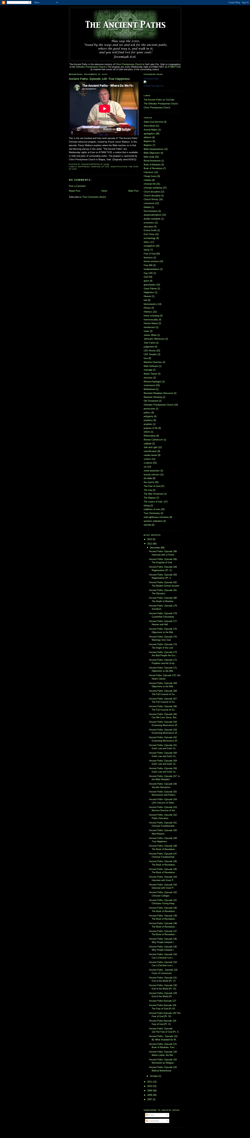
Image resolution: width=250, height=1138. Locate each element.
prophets (148, 424)
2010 (150, 1086)
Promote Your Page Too (153, 86)
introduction (149, 327)
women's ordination (153, 521)
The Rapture (150, 497)
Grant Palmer (150, 288)
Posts (151, 1115)
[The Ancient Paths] (145, 82)
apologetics (149, 133)
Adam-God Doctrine (153, 122)
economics (149, 222)
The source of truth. (153, 501)
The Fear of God (152, 486)
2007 (150, 1099)
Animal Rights (150, 129)
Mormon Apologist (152, 381)
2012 (150, 543)
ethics (147, 242)
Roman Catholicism (153, 439)
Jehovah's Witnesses (154, 339)
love (146, 358)
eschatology (150, 238)
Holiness (148, 311)
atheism (148, 137)
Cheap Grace (150, 176)
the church (149, 482)
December (155, 547)
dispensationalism (152, 215)
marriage (148, 370)
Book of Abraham (152, 164)
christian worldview (153, 187)
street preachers (152, 470)
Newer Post (74, 191)
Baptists (148, 145)
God (146, 277)
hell (145, 300)
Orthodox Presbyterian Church (91, 67)
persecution (149, 408)
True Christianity (152, 513)
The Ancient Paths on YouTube (159, 99)
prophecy (148, 420)
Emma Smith (150, 230)
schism (147, 459)
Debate (147, 207)
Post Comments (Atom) (94, 197)
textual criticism (151, 474)
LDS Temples (150, 354)
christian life (150, 184)
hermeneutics (150, 304)
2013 (150, 539)
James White (150, 335)
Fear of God (149, 253)
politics (147, 412)
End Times (149, 234)
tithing (147, 505)
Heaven (147, 296)
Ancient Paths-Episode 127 (162, 1001)
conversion (149, 203)
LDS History (150, 350)
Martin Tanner (150, 373)
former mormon (151, 261)
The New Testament (153, 494)
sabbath (148, 443)
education (148, 226)
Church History (151, 199)
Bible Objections (152, 153)
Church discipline (152, 195)
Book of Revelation (153, 168)
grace (146, 280)
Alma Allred (149, 125)
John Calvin (149, 342)
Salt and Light (150, 447)
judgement (149, 346)
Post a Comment (77, 186)
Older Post (133, 191)
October (154, 1076)
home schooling (151, 315)
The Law (148, 490)
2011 (150, 1081)
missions (148, 377)
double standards (152, 218)
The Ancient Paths (151, 79)
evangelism (149, 246)
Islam (146, 331)
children (147, 180)
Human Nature (151, 323)
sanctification (119, 167)
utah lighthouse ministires (156, 517)
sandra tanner (150, 455)
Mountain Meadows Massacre (158, 393)
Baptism (148, 141)
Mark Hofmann (151, 366)
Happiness (84, 167)
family (147, 249)
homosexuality (151, 319)
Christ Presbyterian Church (128, 64)
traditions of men (152, 509)
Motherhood (149, 389)
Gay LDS (148, 273)
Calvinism (148, 172)
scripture (148, 463)
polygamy (148, 416)
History (147, 308)
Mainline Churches (153, 362)
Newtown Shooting (153, 397)
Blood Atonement (152, 160)
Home (104, 191)
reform (147, 432)
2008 (150, 1095)
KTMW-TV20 (174, 67)
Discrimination (151, 211)
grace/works (150, 284)
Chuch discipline (152, 191)
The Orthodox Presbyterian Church (161, 103)
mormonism (149, 385)
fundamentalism (151, 269)
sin (145, 466)
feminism (148, 257)
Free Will (148, 265)
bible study (149, 156)
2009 (150, 1090)
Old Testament (151, 401)
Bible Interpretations (153, 149)
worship (147, 525)
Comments (153, 1121)
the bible (148, 478)
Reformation (150, 435)
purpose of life (100, 167)
